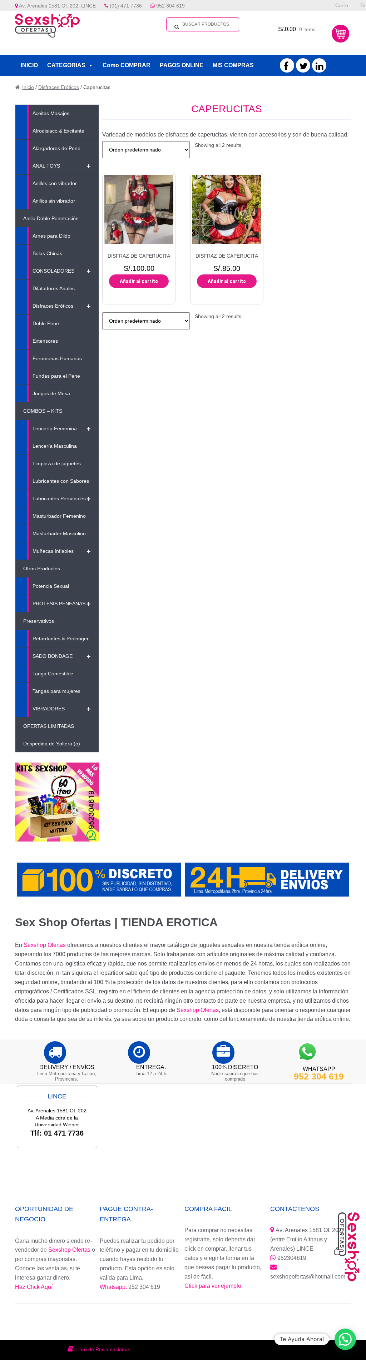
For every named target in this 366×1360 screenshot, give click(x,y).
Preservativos (38, 621)
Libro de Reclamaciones (102, 1349)
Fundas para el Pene (56, 376)
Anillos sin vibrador (54, 201)
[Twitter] (303, 67)
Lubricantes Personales (62, 499)
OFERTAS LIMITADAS (48, 726)
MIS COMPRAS (233, 65)
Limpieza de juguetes (57, 463)
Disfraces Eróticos (58, 87)
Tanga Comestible (53, 673)
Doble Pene (46, 323)
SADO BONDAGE (62, 656)
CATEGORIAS (66, 65)
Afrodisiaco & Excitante (58, 131)
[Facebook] (286, 67)
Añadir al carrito (139, 281)
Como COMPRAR (126, 65)
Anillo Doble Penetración (51, 218)
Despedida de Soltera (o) (51, 743)
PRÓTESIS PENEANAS (62, 604)
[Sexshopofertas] (51, 26)
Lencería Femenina (62, 429)
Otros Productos (41, 568)
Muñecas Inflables (62, 551)
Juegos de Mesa (51, 393)
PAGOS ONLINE (181, 65)
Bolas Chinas (47, 253)
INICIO (29, 65)
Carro (341, 5)
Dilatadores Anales (54, 288)
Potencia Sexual (51, 586)
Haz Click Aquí (34, 1287)
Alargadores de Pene (56, 148)
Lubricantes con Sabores (61, 481)
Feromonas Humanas (57, 358)
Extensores (45, 341)
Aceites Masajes (51, 113)
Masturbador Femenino (59, 516)
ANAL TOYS (62, 166)
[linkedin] (319, 67)
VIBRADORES (62, 709)
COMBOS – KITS (42, 411)
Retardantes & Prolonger (61, 638)
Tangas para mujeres (56, 691)
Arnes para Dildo (51, 236)
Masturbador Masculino (59, 533)
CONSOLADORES (62, 271)
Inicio (28, 87)
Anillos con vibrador (55, 183)
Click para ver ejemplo (212, 1286)
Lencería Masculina (55, 446)
